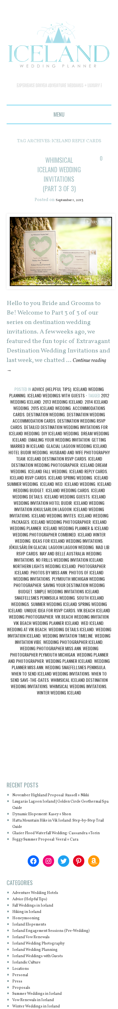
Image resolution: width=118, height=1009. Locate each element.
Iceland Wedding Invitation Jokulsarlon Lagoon (59, 515)
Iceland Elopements (34, 947)
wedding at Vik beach (27, 639)
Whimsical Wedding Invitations (77, 696)
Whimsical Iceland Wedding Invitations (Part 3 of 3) (59, 178)
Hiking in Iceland (31, 934)
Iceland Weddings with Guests (56, 405)
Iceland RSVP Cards (28, 487)
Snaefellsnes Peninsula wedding (44, 607)
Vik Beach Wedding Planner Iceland (46, 632)
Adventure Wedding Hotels (42, 915)
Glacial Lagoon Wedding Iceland (76, 455)
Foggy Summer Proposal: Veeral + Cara (54, 862)
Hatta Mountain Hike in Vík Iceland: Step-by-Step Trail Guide (61, 839)
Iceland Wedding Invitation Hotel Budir (60, 509)
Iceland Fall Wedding (47, 481)
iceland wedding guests (67, 506)
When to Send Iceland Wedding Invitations (50, 683)
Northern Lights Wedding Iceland (44, 575)
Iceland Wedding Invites (53, 525)
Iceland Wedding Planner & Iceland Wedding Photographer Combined (61, 541)
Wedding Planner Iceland (69, 670)
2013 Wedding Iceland (63, 411)
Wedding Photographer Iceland (73, 651)
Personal (22, 997)
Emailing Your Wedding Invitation (59, 449)
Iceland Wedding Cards (67, 500)
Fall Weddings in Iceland (39, 928)
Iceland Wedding (80, 493)
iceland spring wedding (70, 487)
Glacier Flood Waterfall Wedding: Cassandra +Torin (61, 852)
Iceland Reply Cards (88, 481)
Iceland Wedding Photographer (61, 531)
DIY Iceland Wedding (60, 443)
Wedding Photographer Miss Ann (50, 658)
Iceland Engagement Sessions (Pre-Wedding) (61, 953)
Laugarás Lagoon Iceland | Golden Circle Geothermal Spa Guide (56, 820)
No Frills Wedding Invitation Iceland (69, 569)
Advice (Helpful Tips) (51, 398)
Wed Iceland (92, 632)
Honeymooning (29, 940)
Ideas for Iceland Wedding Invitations (67, 550)
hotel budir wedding (28, 462)
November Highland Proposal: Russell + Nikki (56, 808)
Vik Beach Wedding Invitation (82, 626)
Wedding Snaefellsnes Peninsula (75, 677)
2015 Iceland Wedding (51, 417)
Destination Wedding (45, 424)
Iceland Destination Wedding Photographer (56, 471)
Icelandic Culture (31, 984)
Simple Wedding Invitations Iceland (66, 601)
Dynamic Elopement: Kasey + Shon (50, 830)
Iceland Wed (51, 493)
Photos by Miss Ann (49, 582)
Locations (23, 991)
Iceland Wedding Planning (41, 972)
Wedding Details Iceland (71, 639)
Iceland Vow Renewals (36, 959)
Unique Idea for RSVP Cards (49, 620)
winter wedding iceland (59, 702)
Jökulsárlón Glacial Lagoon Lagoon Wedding (51, 556)
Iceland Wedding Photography (45, 966)
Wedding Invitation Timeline (67, 645)
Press (18, 1003)
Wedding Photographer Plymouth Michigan (54, 661)
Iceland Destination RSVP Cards (56, 468)
